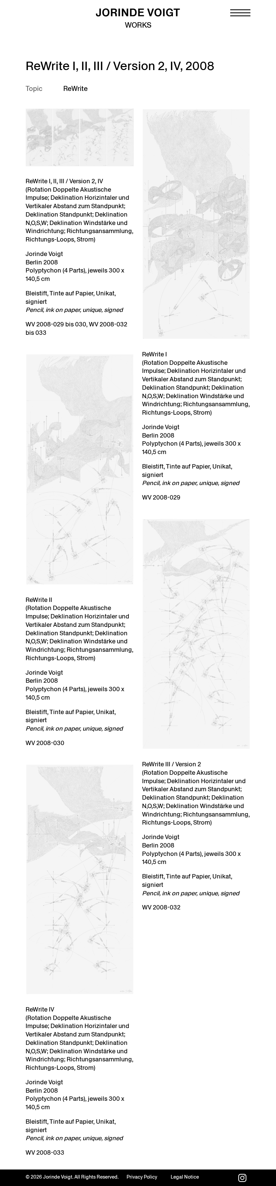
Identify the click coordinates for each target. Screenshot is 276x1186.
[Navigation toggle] (240, 13)
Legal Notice (185, 1177)
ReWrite (75, 88)
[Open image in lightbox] (80, 137)
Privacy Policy (142, 1177)
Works (138, 25)
